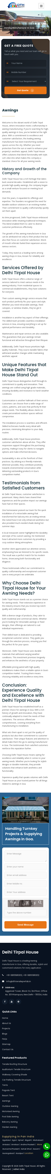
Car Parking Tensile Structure (16, 1079)
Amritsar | (15, 1144)
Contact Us (7, 1049)
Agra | (15, 1140)
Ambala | (6, 1144)
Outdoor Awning (10, 1106)
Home (5, 1018)
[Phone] (44, 1145)
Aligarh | (28, 1140)
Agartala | (6, 1140)
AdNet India (19, 1169)
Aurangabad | (8, 1153)
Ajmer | (21, 1140)
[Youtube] (11, 1001)
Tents (5, 1085)
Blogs (4, 1033)
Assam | (37, 1149)
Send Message (25, 925)
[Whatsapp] (45, 1153)
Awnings (6, 1100)
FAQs (4, 1039)
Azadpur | (20, 1153)
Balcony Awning (10, 1121)
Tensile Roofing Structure (14, 1064)
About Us (6, 1023)
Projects (6, 1028)
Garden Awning (9, 1127)
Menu (41, 5)
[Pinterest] (18, 1001)
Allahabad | (38, 1140)
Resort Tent (8, 1095)
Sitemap (6, 1044)
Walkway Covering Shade (14, 1074)
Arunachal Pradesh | (11, 1149)
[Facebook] (5, 1001)
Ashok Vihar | (26, 1149)
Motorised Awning (11, 1111)
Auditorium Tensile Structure (16, 1069)
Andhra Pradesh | (28, 1144)
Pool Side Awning (10, 1116)
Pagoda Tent (8, 1090)
